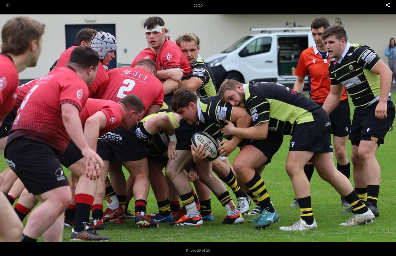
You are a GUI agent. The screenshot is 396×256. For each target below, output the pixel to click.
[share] (387, 5)
